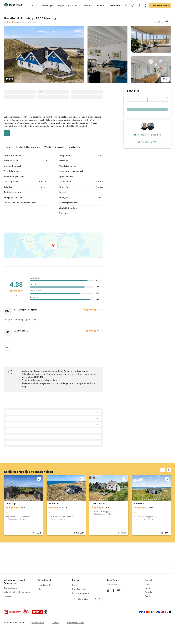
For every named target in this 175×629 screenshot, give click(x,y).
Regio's (61, 5)
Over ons (88, 5)
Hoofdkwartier (45, 585)
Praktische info (79, 589)
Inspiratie (8, 596)
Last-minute (114, 5)
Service (100, 5)
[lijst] (132, 5)
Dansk (147, 596)
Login (74, 585)
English (148, 584)
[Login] (139, 5)
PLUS (34, 5)
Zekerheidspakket (80, 593)
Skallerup (54, 503)
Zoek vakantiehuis (160, 5)
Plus (40, 589)
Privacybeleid (38, 622)
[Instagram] (108, 590)
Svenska (148, 592)
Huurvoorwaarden (75, 622)
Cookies (55, 622)
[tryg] (38, 613)
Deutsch (148, 580)
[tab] (14, 499)
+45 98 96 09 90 (149, 142)
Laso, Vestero (98, 503)
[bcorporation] (46, 613)
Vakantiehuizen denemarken (17, 592)
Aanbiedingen (47, 5)
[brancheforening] (13, 613)
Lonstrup (11, 503)
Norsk (147, 588)
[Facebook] (113, 590)
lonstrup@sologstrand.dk (149, 134)
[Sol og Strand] (13, 5)
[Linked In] (118, 590)
